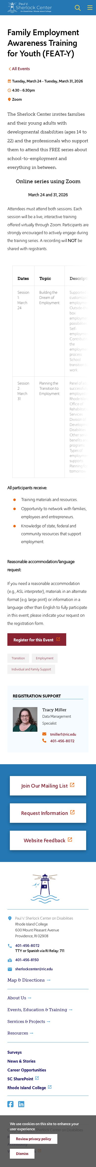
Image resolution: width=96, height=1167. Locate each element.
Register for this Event (34, 640)
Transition (18, 658)
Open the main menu (90, 7)
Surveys (14, 1052)
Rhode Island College (26, 1088)
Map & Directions (26, 980)
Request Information (44, 813)
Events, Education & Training (37, 1009)
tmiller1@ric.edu (63, 734)
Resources (17, 1033)
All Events (21, 69)
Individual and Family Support (31, 669)
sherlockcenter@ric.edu (34, 969)
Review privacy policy (33, 1138)
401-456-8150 (27, 959)
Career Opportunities (26, 1070)
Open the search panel (77, 7)
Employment (44, 658)
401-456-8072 (62, 741)
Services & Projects (26, 1021)
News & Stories (21, 1061)
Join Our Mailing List (44, 785)
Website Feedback (45, 840)
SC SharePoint (20, 1079)
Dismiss (22, 1153)
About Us (16, 997)
